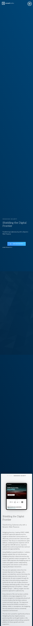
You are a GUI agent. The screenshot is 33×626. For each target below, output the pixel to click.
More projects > (8, 247)
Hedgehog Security (20, 475)
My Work (9, 475)
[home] (8, 3)
